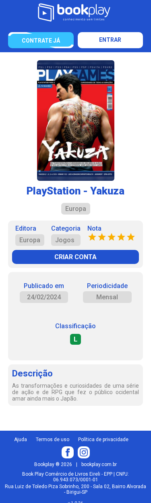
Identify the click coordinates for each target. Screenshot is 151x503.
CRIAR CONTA (75, 257)
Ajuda (20, 439)
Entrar (110, 40)
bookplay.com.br (99, 464)
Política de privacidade (103, 439)
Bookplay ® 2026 (53, 464)
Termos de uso (52, 439)
